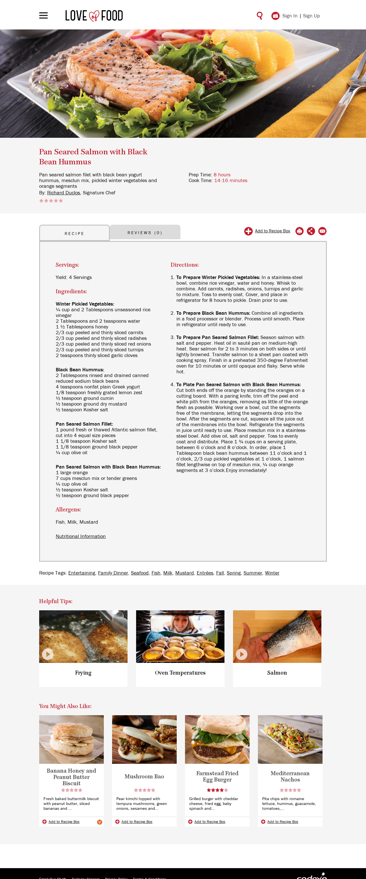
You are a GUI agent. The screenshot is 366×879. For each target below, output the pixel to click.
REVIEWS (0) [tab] (145, 233)
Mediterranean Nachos (290, 776)
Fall (220, 573)
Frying (83, 673)
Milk (167, 573)
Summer (253, 573)
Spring (234, 573)
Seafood (140, 573)
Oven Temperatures (180, 673)
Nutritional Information (81, 536)
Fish (156, 573)
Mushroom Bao (144, 776)
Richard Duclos (63, 193)
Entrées (205, 573)
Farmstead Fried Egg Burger (217, 776)
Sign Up (311, 16)
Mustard (184, 573)
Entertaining (81, 573)
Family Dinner (113, 573)
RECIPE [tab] (75, 234)
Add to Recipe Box (272, 231)
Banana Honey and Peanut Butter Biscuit (71, 777)
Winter (272, 573)
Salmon (277, 673)
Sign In (290, 16)
